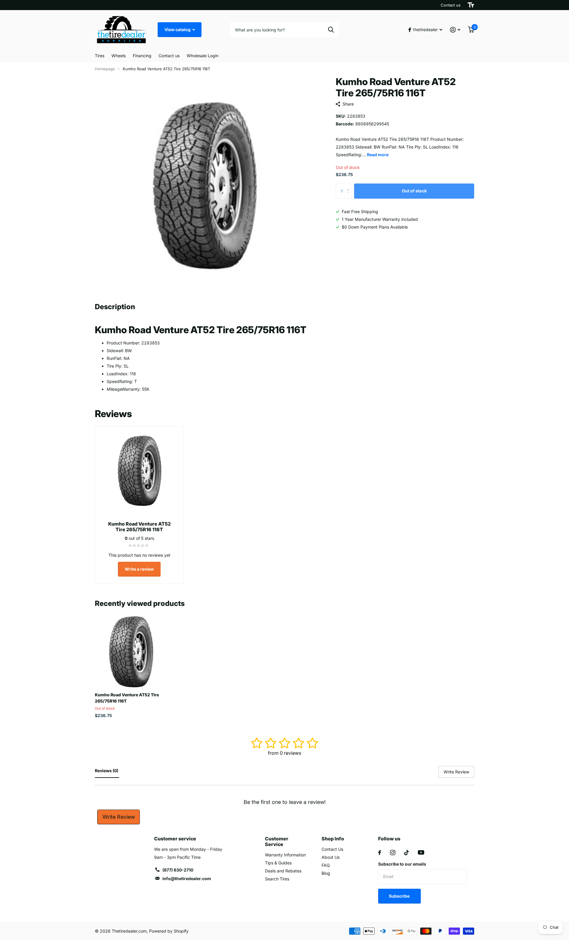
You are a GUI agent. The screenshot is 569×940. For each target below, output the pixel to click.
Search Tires (277, 878)
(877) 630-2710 (177, 869)
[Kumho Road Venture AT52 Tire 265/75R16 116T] (131, 652)
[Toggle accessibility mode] (471, 5)
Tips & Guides (278, 862)
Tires (99, 55)
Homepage (105, 68)
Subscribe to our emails (402, 863)
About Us (331, 857)
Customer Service (276, 841)
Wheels (118, 55)
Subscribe (399, 895)
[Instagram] (392, 852)
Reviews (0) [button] (107, 770)
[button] (349, 186)
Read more (378, 154)
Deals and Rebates (283, 870)
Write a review (139, 569)
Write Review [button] (456, 771)
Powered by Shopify (168, 930)
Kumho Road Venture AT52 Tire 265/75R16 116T (127, 697)
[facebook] (379, 852)
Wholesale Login (202, 55)
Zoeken (331, 29)
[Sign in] (455, 29)
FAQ (326, 865)
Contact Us (332, 849)
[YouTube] (421, 852)
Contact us (451, 5)
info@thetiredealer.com (186, 878)
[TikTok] (406, 852)
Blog (326, 873)
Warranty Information (285, 854)
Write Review (119, 817)
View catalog (177, 29)
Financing (142, 55)
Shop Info (333, 839)
